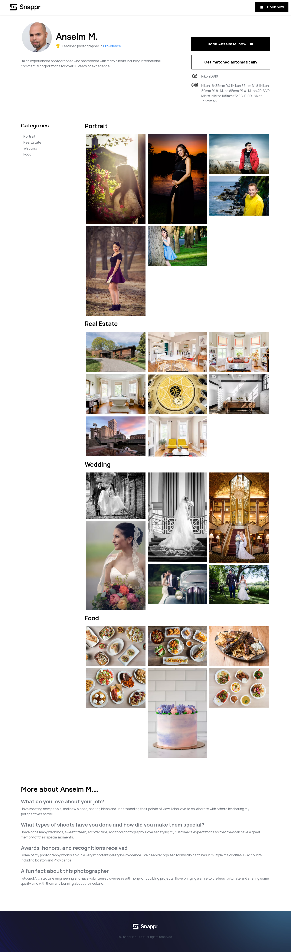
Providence (112, 46)
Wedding (30, 148)
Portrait (29, 136)
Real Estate (32, 142)
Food (27, 154)
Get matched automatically (230, 62)
